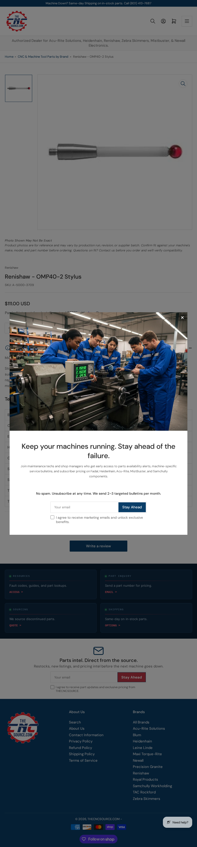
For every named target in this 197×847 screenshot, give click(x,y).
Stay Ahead (132, 507)
